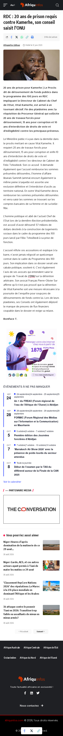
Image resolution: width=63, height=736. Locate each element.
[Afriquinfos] (31, 5)
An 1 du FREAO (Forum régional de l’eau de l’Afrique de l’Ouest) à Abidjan (36, 402)
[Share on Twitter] (16, 37)
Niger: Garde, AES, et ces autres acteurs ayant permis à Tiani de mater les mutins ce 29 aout (21, 566)
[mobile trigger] (6, 5)
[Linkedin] (31, 693)
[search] (57, 5)
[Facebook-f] (25, 693)
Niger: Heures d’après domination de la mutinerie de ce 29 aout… (21, 545)
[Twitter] (37, 693)
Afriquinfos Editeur (11, 45)
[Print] (32, 37)
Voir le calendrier (12, 481)
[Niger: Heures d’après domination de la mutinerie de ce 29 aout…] (51, 545)
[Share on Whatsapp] (21, 37)
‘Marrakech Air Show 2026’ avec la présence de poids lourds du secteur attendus (35, 452)
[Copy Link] (27, 37)
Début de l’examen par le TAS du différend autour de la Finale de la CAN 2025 (36, 470)
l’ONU (31, 276)
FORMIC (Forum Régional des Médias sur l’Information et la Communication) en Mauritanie (36, 421)
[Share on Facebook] (11, 37)
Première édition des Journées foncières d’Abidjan (31, 437)
